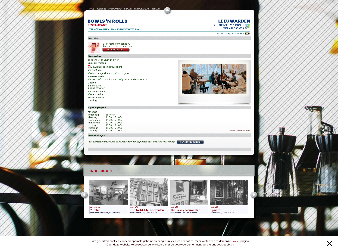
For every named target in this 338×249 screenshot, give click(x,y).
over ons (101, 9)
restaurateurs (141, 9)
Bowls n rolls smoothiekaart (106, 66)
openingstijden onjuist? (240, 131)
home (91, 9)
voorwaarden (115, 9)
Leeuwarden (234, 21)
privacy (128, 9)
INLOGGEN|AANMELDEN (230, 34)
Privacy (236, 241)
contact (156, 9)
